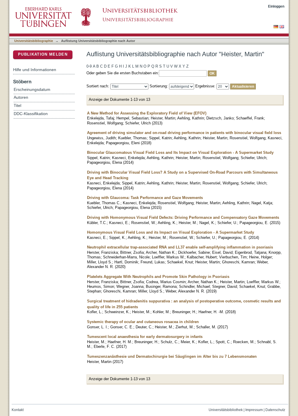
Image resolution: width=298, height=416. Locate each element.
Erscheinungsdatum (32, 89)
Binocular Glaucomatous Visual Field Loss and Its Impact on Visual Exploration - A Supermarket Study (180, 152)
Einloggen (276, 6)
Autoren (21, 97)
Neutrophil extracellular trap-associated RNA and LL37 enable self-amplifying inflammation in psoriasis (180, 247)
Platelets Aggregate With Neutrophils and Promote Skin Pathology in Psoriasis (158, 276)
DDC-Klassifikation (31, 114)
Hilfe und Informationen (34, 69)
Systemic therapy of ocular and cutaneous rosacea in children (143, 322)
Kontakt (18, 410)
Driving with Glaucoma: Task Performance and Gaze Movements (145, 197)
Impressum (254, 410)
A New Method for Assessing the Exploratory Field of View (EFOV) (146, 113)
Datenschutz (275, 410)
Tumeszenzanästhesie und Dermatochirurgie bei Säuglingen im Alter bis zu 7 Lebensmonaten (172, 356)
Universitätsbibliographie (33, 41)
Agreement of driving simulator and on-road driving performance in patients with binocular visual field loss (184, 133)
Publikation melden (43, 54)
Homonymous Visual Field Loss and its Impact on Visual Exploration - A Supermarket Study (170, 232)
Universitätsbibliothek (226, 410)
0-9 (89, 66)
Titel (17, 105)
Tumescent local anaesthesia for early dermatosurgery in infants (145, 336)
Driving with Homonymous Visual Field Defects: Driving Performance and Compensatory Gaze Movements (183, 217)
